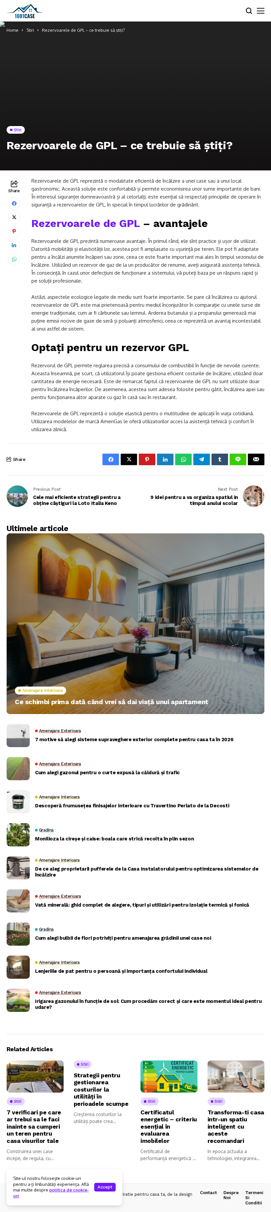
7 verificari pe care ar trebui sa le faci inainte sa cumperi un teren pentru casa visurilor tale (34, 1126)
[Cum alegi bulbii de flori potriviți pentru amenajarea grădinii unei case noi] (18, 934)
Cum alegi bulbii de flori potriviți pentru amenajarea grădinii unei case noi (123, 938)
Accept (104, 1187)
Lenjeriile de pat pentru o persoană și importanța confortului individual (121, 971)
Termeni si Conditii (254, 1197)
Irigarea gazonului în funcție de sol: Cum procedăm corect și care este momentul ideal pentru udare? (148, 1004)
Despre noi (231, 1195)
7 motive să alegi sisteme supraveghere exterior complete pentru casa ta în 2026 (134, 739)
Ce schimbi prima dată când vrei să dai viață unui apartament (111, 702)
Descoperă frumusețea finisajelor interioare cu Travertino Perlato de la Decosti (132, 806)
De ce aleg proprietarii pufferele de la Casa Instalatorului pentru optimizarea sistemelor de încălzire (146, 872)
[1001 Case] (25, 11)
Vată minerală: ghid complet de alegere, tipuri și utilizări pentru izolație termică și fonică (142, 905)
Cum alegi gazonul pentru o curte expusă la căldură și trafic (107, 773)
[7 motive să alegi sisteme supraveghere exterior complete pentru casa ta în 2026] (18, 735)
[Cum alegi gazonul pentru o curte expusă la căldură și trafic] (18, 768)
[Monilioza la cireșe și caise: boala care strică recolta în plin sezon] (18, 834)
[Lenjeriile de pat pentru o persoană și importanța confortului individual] (18, 967)
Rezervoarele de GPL (85, 223)
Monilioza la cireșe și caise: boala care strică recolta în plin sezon (114, 839)
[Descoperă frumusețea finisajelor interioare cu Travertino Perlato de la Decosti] (18, 801)
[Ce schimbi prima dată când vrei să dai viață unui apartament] (135, 623)
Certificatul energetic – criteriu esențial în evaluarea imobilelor (168, 1126)
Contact (208, 1192)
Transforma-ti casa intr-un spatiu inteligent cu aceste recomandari (236, 1126)
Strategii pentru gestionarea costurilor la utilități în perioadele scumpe (101, 1089)
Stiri (30, 30)
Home (13, 30)
